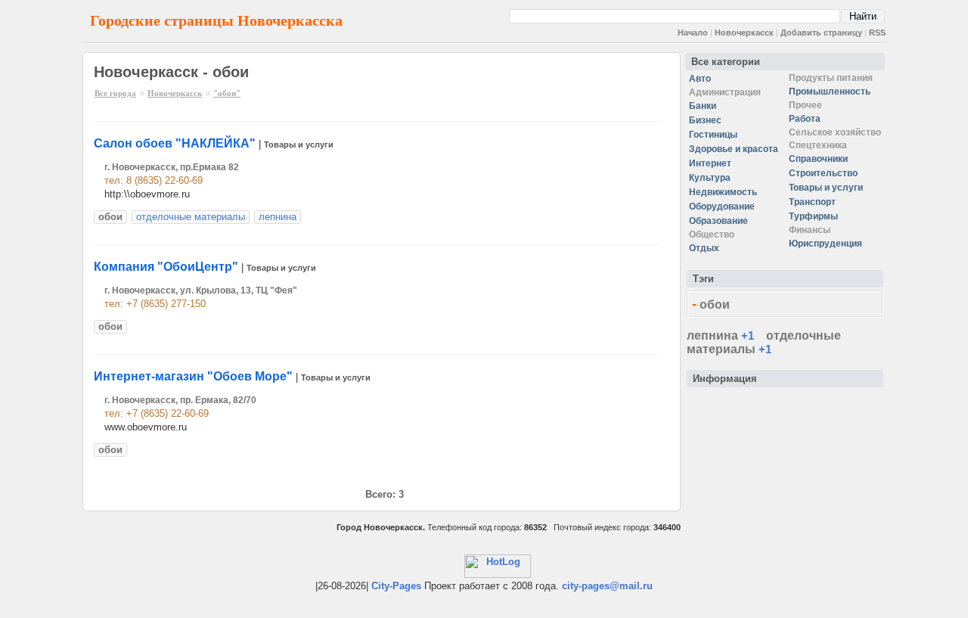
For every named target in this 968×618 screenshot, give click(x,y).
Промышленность (829, 91)
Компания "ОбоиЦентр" (166, 266)
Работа (805, 118)
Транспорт (812, 202)
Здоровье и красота (733, 149)
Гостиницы (713, 134)
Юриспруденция (825, 243)
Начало (693, 32)
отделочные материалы (190, 216)
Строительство (823, 173)
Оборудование (722, 206)
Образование (718, 221)
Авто (700, 78)
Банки (702, 106)
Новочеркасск (744, 32)
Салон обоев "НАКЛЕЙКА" (175, 143)
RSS (877, 32)
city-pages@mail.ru (607, 586)
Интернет (710, 163)
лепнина (277, 216)
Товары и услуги (299, 144)
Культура (710, 177)
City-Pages (396, 586)
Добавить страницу (821, 32)
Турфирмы (813, 216)
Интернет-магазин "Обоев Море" (193, 376)
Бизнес (705, 120)
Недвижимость (723, 192)
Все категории (725, 61)
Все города (115, 93)
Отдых (704, 248)
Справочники (818, 159)
